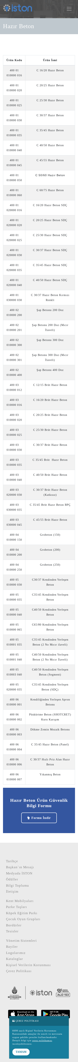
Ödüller (12, 879)
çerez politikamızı (42, 1040)
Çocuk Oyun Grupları (23, 919)
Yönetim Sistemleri (21, 941)
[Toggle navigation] (69, 9)
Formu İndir (41, 818)
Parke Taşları (16, 907)
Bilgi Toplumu (17, 885)
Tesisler (12, 931)
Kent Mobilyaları (20, 901)
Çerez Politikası (19, 971)
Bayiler (12, 947)
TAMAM (21, 1051)
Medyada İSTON (19, 873)
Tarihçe (12, 861)
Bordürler (14, 925)
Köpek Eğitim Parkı (21, 913)
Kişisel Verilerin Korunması (28, 965)
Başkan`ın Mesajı (20, 867)
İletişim (12, 891)
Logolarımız (16, 953)
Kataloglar (14, 959)
